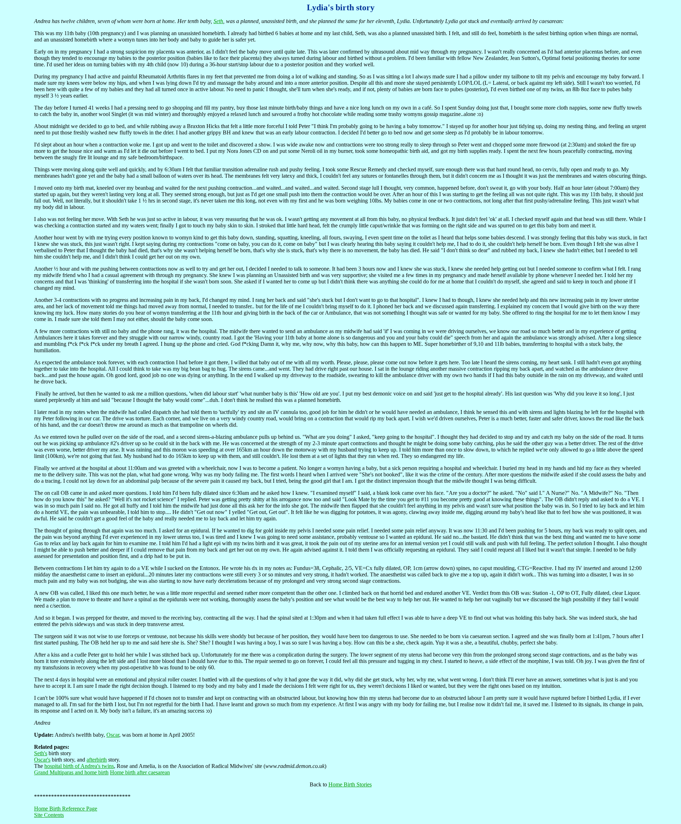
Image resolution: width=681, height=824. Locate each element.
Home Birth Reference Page (65, 809)
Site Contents (49, 815)
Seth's (40, 753)
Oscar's (42, 760)
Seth (218, 21)
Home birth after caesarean (140, 772)
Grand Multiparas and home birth (71, 772)
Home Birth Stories (350, 784)
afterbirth (97, 760)
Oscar (112, 735)
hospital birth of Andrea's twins (79, 766)
